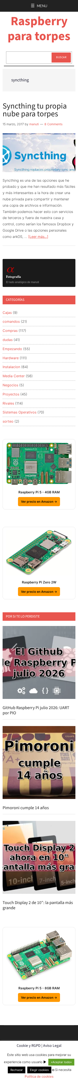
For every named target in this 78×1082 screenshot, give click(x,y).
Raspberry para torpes (39, 28)
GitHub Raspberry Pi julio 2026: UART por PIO (36, 710)
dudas (8, 340)
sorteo (8, 421)
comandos (11, 321)
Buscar (61, 57)
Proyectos (11, 394)
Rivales (8, 403)
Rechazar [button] (16, 1070)
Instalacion (11, 367)
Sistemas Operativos (19, 412)
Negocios (10, 385)
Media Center (14, 376)
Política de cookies (39, 1076)
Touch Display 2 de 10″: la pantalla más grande (38, 905)
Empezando (12, 349)
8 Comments (53, 124)
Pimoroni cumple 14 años (26, 808)
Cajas (7, 312)
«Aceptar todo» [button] (61, 1062)
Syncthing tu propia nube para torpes (35, 109)
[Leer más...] (38, 236)
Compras (10, 330)
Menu (42, 6)
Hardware (11, 358)
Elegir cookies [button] (39, 1070)
